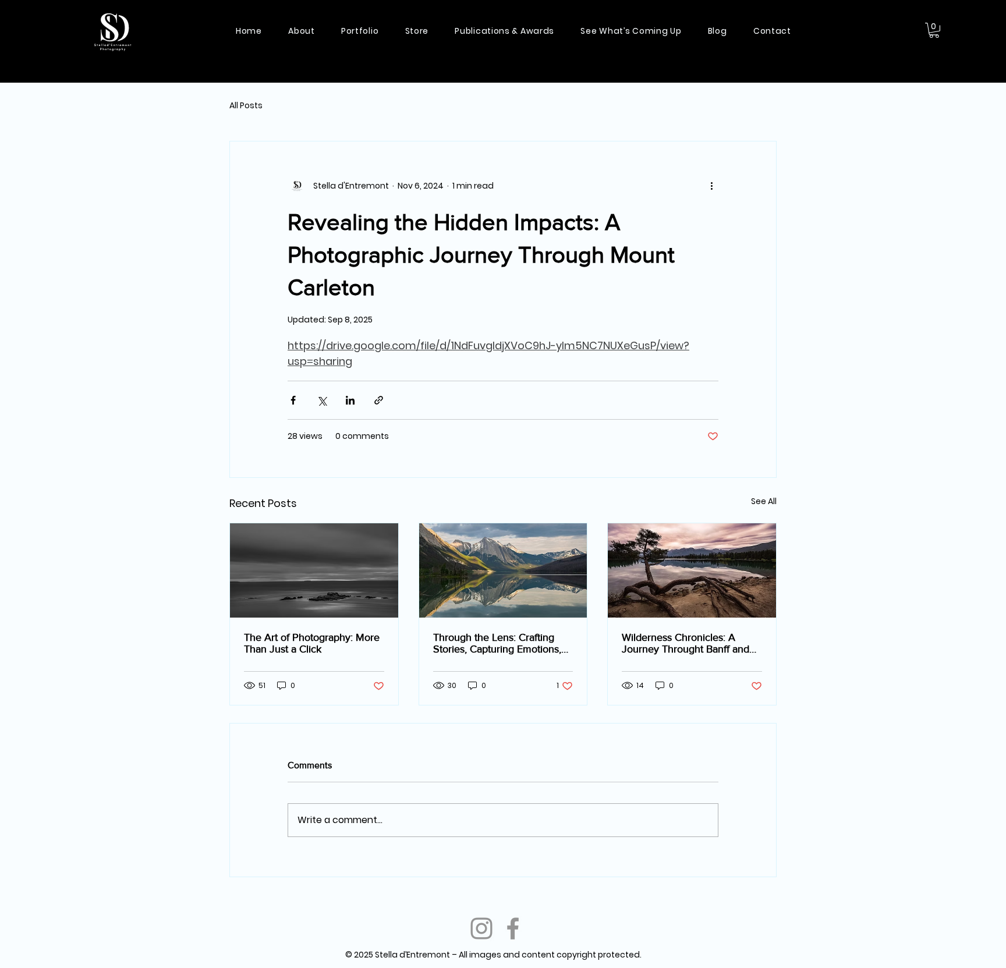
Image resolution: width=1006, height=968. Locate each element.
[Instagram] (481, 928)
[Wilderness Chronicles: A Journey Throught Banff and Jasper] (692, 570)
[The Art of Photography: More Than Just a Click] (314, 570)
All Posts (246, 105)
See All (764, 501)
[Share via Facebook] (293, 400)
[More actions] (711, 186)
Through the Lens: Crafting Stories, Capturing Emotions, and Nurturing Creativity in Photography (497, 643)
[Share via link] (378, 400)
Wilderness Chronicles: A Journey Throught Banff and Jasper (685, 643)
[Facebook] (512, 928)
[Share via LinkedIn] (350, 400)
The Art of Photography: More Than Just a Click (312, 643)
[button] (934, 30)
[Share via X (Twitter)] (321, 400)
